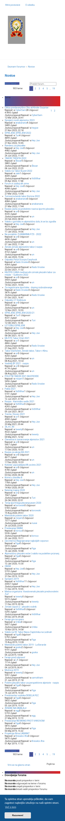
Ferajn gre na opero (14, 619)
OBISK (8, 566)
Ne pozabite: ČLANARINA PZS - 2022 (23, 234)
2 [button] (35, 88)
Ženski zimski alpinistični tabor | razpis (23, 247)
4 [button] (43, 88)
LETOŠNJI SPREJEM (15, 325)
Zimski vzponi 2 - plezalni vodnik (21, 606)
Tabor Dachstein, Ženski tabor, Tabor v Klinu (26, 351)
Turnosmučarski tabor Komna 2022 (22, 196)
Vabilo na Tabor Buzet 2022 (18, 171)
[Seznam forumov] (16, 27)
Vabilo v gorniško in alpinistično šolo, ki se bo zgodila (30, 221)
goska (18, 647)
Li (16, 660)
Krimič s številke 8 (13, 477)
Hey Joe (36, 140)
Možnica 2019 (12, 670)
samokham (37, 677)
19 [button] (53, 88)
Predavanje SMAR (14, 528)
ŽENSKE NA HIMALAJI (15, 708)
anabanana (21, 122)
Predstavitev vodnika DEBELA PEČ (22, 695)
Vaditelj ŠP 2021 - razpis (17, 363)
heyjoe (35, 128)
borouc (18, 530)
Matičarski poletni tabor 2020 (19, 515)
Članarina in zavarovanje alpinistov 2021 (25, 439)
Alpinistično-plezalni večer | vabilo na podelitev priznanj (32, 553)
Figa (17, 543)
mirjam (19, 378)
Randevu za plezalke (15, 145)
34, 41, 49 (9, 427)
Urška (18, 622)
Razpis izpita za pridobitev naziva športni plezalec (29, 209)
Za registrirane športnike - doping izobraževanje (28, 287)
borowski (19, 505)
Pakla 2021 (10, 389)
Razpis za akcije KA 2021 (17, 452)
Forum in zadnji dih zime (17, 183)
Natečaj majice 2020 (15, 490)
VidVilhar (36, 178)
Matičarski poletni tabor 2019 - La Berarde (25, 644)
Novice (10, 75)
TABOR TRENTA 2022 (15, 158)
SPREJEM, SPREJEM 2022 (18, 133)
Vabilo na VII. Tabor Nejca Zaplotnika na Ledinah (28, 632)
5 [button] (47, 88)
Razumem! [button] (17, 815)
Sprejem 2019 (12, 579)
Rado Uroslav (22, 262)
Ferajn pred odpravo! (15, 657)
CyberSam (20, 110)
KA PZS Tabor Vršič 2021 (17, 338)
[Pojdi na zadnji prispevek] (44, 115)
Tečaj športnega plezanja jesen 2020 (23, 503)
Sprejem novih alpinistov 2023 (20, 120)
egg (17, 710)
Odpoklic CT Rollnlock (15, 300)
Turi (17, 135)
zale (17, 173)
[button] (26, 88)
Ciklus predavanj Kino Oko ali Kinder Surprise (26, 107)
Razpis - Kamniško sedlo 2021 (19, 401)
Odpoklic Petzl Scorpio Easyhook (21, 259)
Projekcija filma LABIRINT (17, 733)
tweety (18, 429)
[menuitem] (29, 5)
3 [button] (39, 88)
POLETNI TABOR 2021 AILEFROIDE (22, 376)
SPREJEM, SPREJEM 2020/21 (20, 313)
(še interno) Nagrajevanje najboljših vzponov (27, 541)
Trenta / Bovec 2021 (15, 414)
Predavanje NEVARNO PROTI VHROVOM (24, 720)
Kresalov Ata (21, 736)
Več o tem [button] (10, 807)
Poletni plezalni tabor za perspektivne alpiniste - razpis (32, 682)
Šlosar (18, 160)
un (16, 211)
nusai (34, 523)
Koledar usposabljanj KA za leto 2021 (23, 465)
